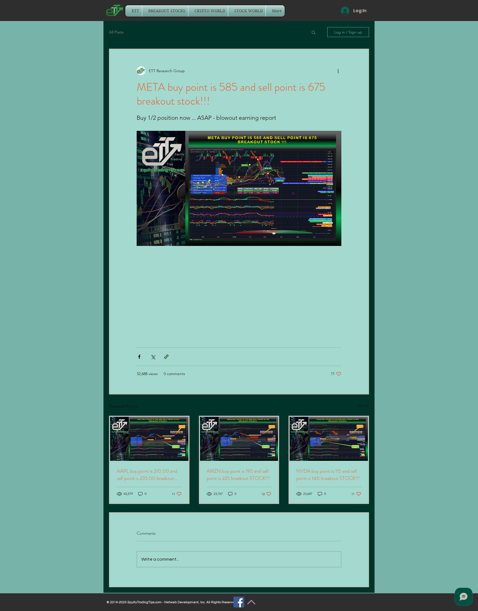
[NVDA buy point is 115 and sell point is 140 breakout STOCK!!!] (329, 439)
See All (363, 405)
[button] (313, 32)
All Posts (116, 32)
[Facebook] (238, 602)
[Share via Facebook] (139, 356)
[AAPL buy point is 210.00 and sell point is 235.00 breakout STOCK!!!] (149, 439)
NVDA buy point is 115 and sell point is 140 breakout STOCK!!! (328, 474)
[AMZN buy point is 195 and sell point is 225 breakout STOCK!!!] (239, 439)
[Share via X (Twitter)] (152, 356)
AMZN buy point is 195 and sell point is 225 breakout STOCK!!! (238, 474)
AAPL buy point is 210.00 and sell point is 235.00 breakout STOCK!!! (147, 474)
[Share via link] (166, 356)
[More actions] (338, 70)
